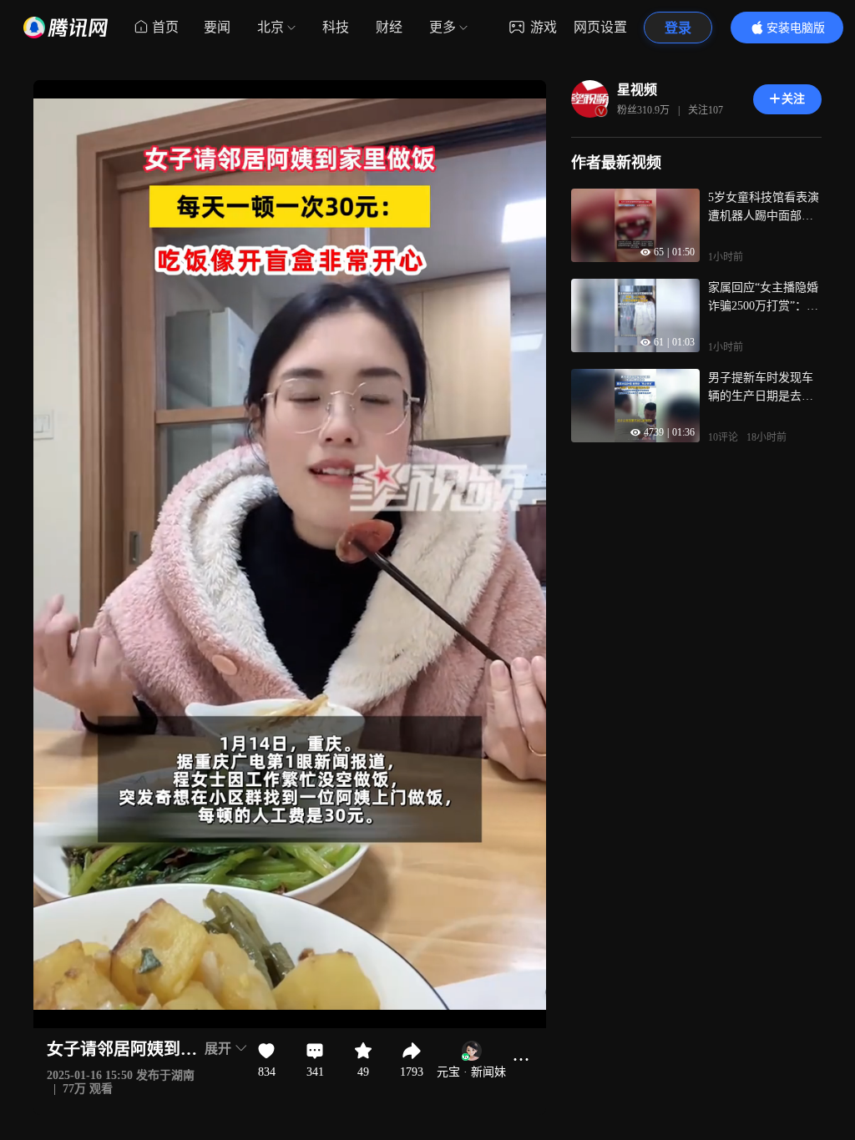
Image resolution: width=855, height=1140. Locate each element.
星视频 (637, 90)
